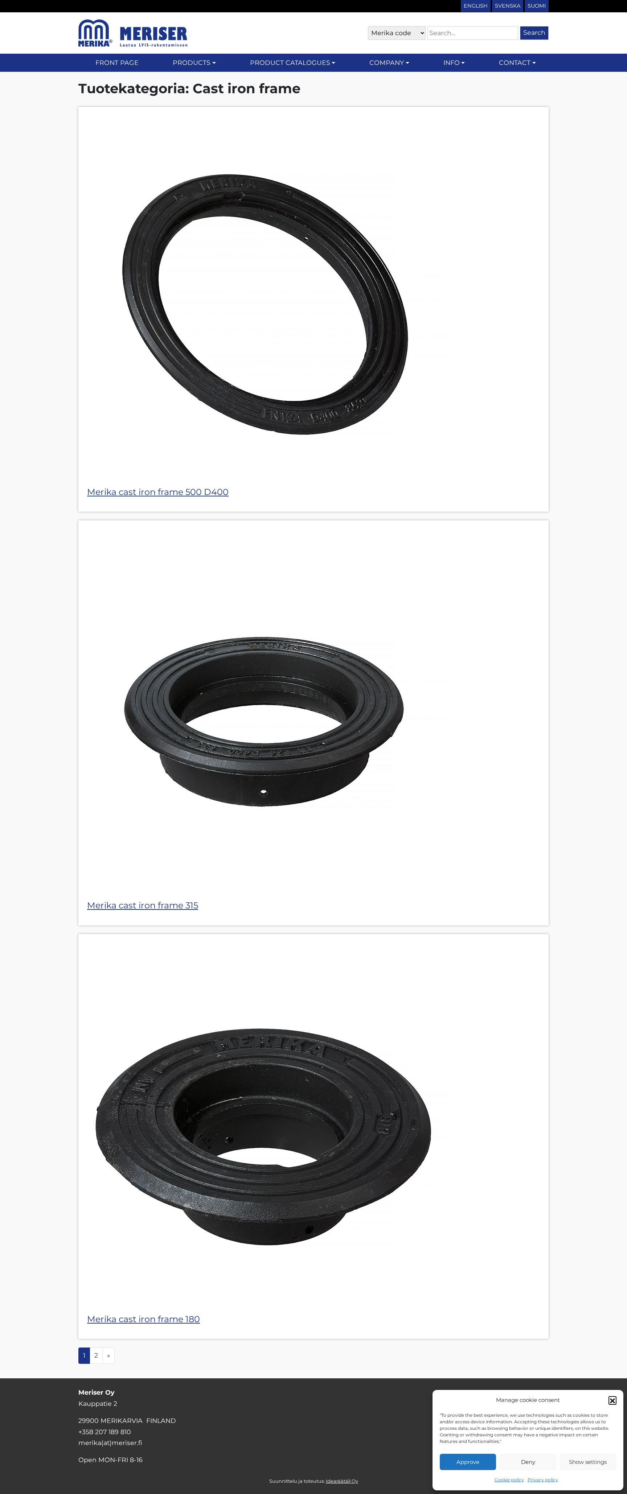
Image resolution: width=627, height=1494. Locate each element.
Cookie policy (509, 1479)
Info (451, 62)
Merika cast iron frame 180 (143, 1319)
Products (191, 62)
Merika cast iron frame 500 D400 (158, 492)
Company (386, 62)
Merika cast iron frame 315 (142, 905)
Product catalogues (290, 62)
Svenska (507, 6)
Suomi (537, 6)
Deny (528, 1461)
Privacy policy (543, 1479)
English (476, 6)
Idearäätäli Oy (342, 1481)
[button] (612, 1400)
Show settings (588, 1461)
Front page (117, 62)
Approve (467, 1461)
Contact (514, 62)
